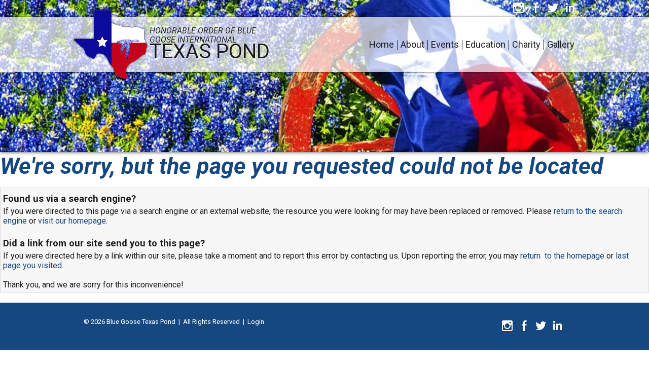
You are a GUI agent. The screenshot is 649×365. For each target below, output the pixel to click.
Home (381, 44)
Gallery (560, 44)
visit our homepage (72, 221)
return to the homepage (562, 256)
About (412, 44)
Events (445, 44)
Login (255, 321)
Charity (526, 44)
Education (485, 44)
